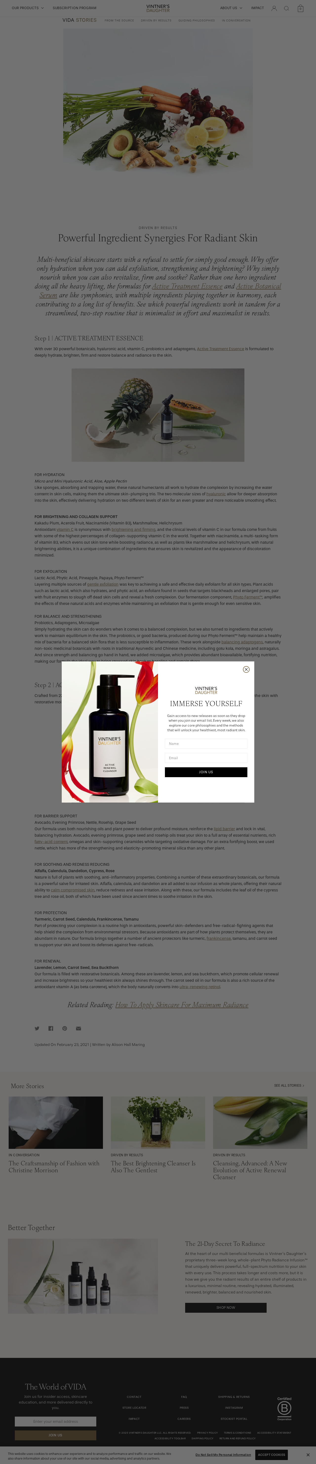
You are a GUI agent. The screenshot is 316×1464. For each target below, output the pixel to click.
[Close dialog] (246, 669)
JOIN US (206, 772)
